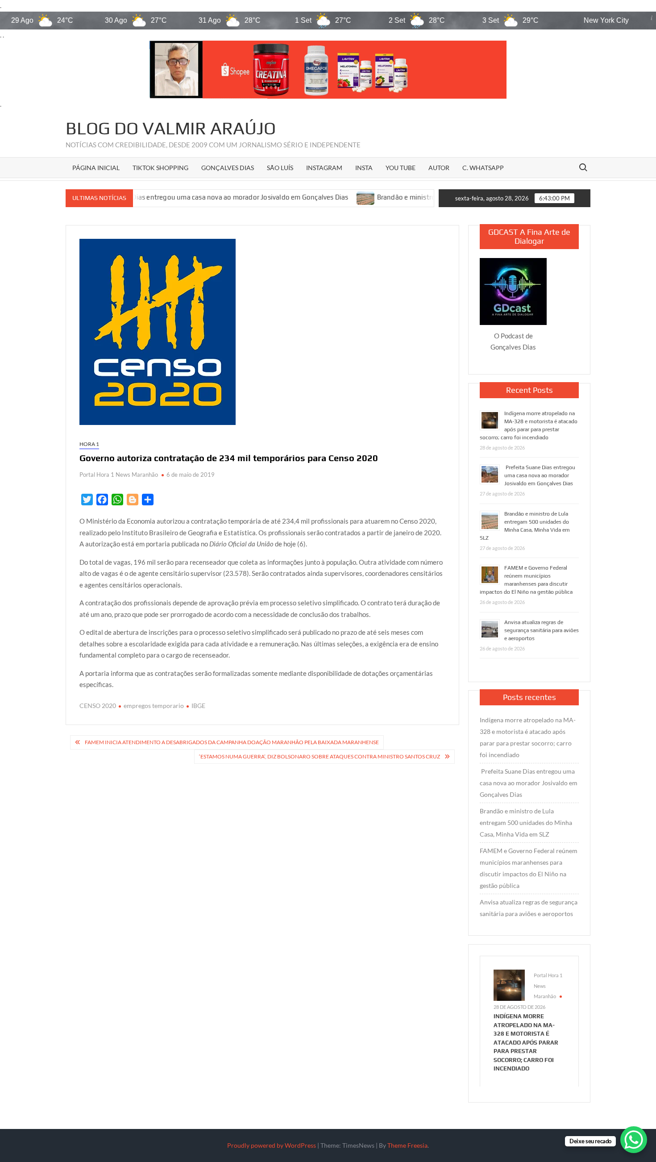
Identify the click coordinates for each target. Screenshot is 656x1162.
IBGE (198, 705)
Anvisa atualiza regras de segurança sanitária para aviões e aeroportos (541, 630)
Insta (364, 167)
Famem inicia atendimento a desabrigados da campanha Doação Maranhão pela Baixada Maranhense (232, 742)
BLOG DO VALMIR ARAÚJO (171, 128)
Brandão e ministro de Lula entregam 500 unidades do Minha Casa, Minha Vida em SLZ (526, 822)
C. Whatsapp (483, 167)
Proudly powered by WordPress (271, 1145)
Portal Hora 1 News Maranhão (118, 474)
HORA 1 (89, 444)
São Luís (280, 167)
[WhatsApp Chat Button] (633, 1139)
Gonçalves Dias (227, 167)
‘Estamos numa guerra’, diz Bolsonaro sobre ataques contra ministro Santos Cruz (319, 756)
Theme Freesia (407, 1145)
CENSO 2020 (97, 705)
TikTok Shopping (160, 167)
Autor (438, 167)
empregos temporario (154, 705)
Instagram (324, 167)
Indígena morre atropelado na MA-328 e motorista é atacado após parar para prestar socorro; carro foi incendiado (528, 737)
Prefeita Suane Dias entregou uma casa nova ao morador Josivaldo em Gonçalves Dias (164, 197)
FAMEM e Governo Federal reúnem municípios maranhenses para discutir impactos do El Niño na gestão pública (528, 868)
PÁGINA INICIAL (96, 167)
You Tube (400, 167)
